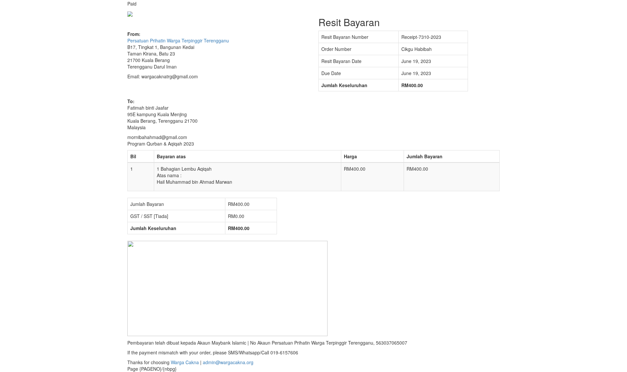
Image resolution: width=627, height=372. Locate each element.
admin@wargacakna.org (228, 362)
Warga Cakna (185, 362)
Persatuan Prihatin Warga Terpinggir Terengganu (178, 40)
